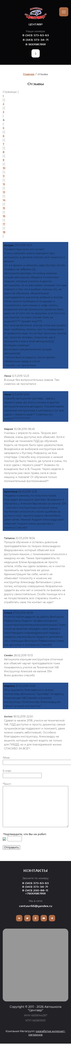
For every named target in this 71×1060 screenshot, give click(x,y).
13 (4, 192)
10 (4, 168)
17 (4, 224)
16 (4, 216)
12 (4, 184)
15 (4, 208)
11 (4, 176)
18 (4, 232)
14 (4, 200)
